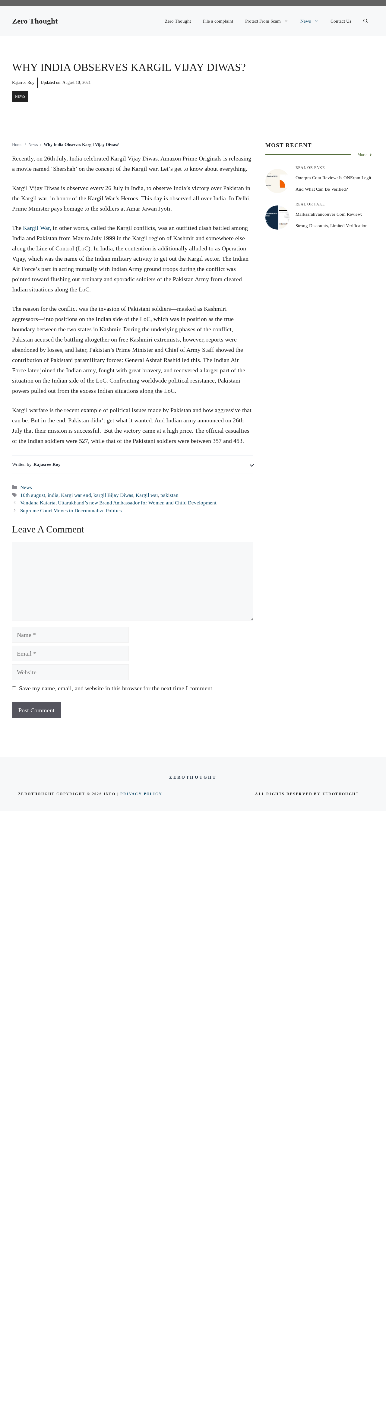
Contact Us (341, 21)
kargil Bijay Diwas (113, 495)
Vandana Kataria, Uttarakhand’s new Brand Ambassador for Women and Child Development (118, 503)
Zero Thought (35, 21)
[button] (365, 21)
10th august (32, 495)
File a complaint (218, 21)
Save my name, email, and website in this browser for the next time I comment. (116, 688)
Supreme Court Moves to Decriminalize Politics (71, 510)
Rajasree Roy (23, 82)
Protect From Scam (263, 21)
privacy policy (141, 794)
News (305, 21)
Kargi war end (76, 495)
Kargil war (147, 495)
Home (17, 144)
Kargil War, (36, 227)
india (53, 495)
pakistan (169, 495)
